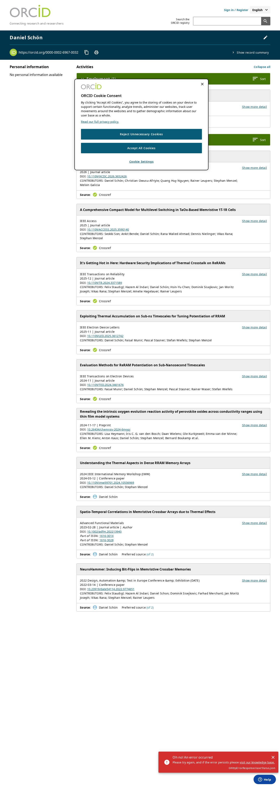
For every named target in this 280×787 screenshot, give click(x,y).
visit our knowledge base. (257, 762)
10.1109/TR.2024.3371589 (104, 283)
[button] (262, 67)
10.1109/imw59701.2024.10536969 (110, 483)
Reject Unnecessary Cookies (141, 134)
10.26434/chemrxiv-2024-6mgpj (108, 429)
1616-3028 (106, 540)
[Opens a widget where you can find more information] (264, 780)
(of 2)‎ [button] (150, 554)
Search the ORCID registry (180, 21)
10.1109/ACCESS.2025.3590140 (108, 229)
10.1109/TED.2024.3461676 (105, 385)
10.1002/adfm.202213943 (104, 531)
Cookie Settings (141, 161)
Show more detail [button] (254, 107)
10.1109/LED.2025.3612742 (105, 336)
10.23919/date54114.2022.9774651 (110, 589)
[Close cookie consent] (202, 84)
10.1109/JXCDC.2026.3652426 (107, 176)
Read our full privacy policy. (100, 122)
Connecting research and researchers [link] (37, 23)
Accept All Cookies (141, 148)
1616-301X (106, 536)
